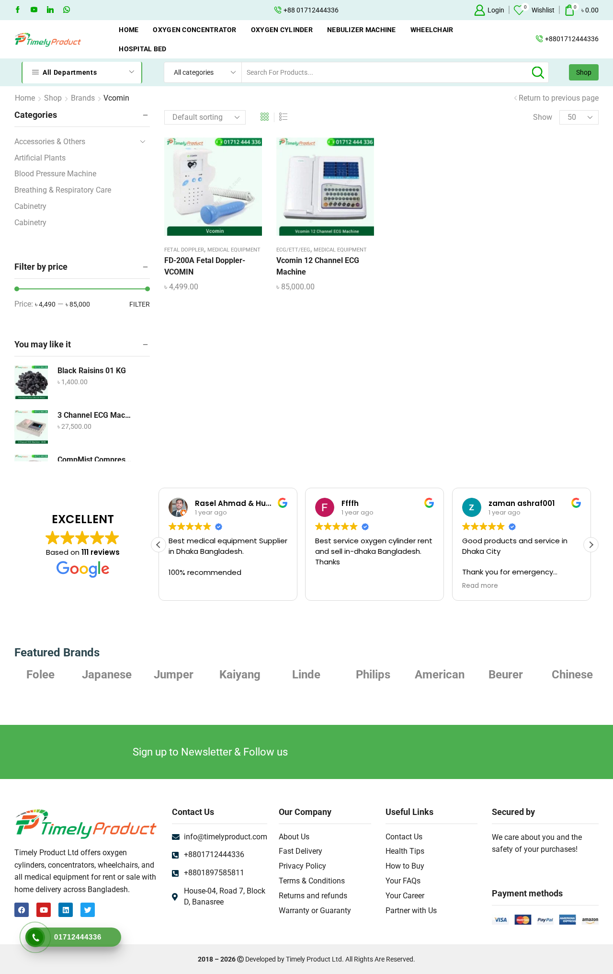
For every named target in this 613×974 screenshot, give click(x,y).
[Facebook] (17, 10)
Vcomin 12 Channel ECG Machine (317, 266)
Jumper (173, 674)
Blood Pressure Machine (55, 173)
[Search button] (538, 72)
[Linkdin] (50, 10)
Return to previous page (559, 98)
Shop (583, 72)
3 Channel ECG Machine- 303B (95, 415)
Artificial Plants (40, 157)
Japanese (107, 674)
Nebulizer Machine (361, 30)
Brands (83, 98)
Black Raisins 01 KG (91, 370)
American (440, 674)
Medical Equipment (234, 250)
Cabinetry (30, 206)
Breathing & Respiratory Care (62, 190)
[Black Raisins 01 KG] (31, 382)
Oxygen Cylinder (282, 30)
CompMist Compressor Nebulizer (95, 459)
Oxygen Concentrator (194, 30)
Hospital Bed (142, 49)
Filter (139, 304)
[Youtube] (34, 10)
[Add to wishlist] (203, 190)
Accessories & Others (49, 141)
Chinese (572, 674)
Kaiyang (240, 674)
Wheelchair (432, 30)
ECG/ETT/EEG (293, 250)
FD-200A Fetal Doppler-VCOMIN (204, 266)
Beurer (505, 674)
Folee (40, 674)
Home (128, 30)
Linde (306, 674)
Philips (373, 674)
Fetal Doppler (184, 250)
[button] (591, 545)
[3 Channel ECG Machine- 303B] (31, 427)
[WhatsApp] (66, 10)
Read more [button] (480, 586)
